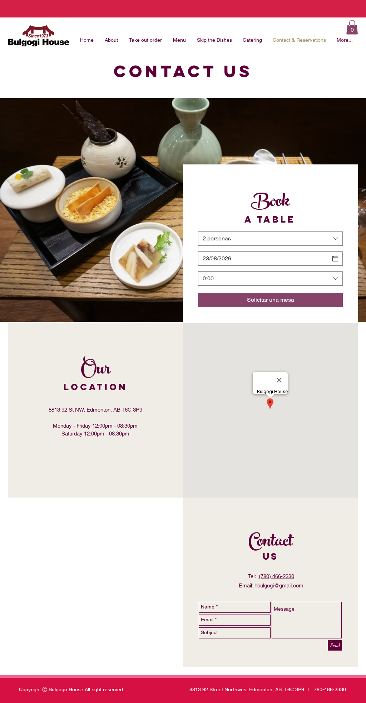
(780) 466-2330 (276, 576)
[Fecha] (335, 258)
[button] (352, 27)
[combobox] (270, 238)
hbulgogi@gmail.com (278, 585)
